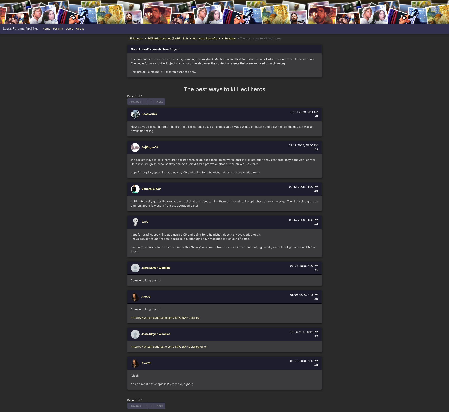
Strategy (229, 38)
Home (46, 28)
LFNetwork (136, 38)
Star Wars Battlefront (205, 38)
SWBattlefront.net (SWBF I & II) (167, 38)
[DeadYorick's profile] (135, 114)
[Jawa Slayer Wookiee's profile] (135, 268)
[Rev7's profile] (135, 222)
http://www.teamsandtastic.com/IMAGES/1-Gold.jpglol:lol (169, 346)
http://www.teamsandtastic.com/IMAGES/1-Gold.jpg (165, 317)
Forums (58, 28)
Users (69, 28)
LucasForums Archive (20, 28)
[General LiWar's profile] (135, 189)
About (80, 28)
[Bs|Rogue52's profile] (135, 147)
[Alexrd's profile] (135, 297)
